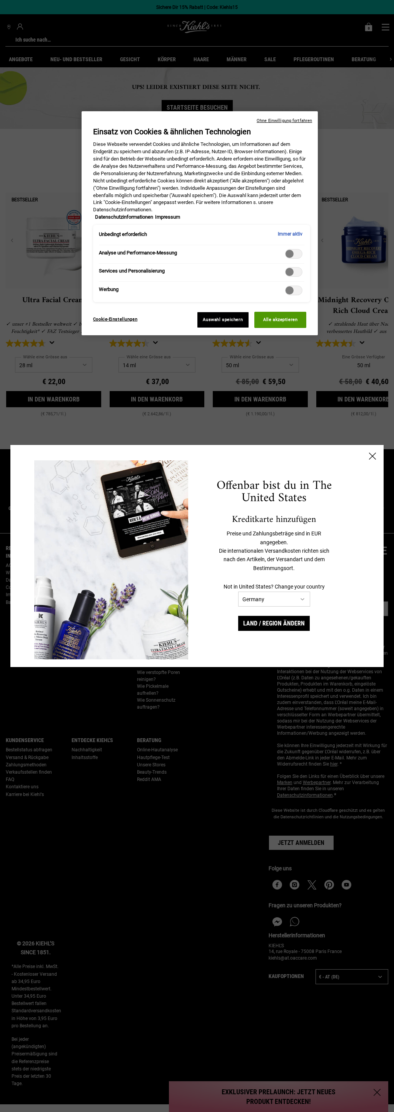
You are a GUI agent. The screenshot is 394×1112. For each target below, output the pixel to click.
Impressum (167, 217)
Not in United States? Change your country (274, 587)
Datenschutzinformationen (124, 217)
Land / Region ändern (274, 623)
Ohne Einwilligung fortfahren (284, 120)
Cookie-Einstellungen (115, 319)
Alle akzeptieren (280, 319)
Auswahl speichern (223, 319)
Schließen (372, 456)
